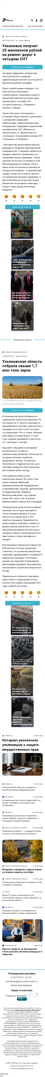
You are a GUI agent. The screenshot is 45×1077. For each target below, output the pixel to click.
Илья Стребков (24, 40)
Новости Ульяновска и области (16, 36)
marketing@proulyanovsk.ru (21, 981)
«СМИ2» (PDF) (35, 1054)
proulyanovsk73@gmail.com (13, 1035)
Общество (8, 735)
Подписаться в (22, 67)
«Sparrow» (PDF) (22, 1056)
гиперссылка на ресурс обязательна (27, 1010)
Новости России (11, 945)
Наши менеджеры (21, 985)
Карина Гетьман (21, 356)
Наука (7, 892)
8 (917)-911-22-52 (21, 977)
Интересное (9, 797)
